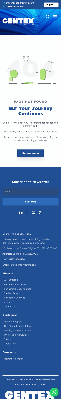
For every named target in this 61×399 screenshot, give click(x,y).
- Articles (7, 302)
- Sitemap (8, 339)
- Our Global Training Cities (17, 326)
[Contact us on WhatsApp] (54, 392)
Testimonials (12, 379)
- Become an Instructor (15, 284)
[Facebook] (40, 212)
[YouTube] (34, 212)
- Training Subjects (12, 321)
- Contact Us (9, 306)
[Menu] (55, 16)
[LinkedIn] (21, 212)
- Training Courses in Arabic (17, 330)
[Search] (47, 16)
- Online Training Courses (16, 334)
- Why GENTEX (10, 280)
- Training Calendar (13, 358)
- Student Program (12, 293)
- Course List (9, 343)
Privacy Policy (26, 379)
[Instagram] (27, 212)
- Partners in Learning (14, 297)
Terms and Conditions (45, 379)
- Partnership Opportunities (17, 288)
